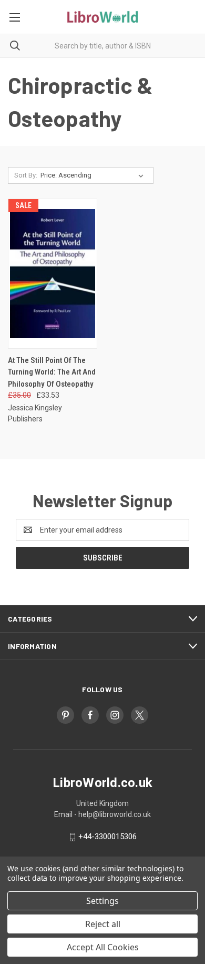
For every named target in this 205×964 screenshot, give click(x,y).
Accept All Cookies (103, 947)
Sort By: (25, 175)
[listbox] (94, 175)
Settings (102, 901)
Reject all (102, 924)
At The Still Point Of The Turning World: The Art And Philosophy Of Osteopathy (52, 372)
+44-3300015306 (107, 836)
